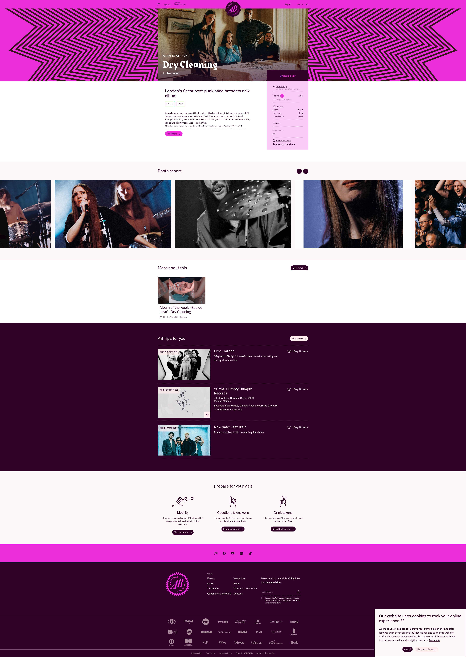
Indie (170, 104)
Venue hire (239, 578)
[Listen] (207, 415)
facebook (224, 553)
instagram (215, 553)
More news (298, 267)
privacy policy (286, 600)
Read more (172, 133)
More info (434, 640)
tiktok (250, 553)
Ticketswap (281, 86)
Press (236, 583)
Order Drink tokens (281, 528)
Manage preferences (426, 649)
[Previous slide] (299, 171)
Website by (261, 653)
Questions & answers (219, 593)
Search (307, 4)
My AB (288, 4)
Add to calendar (283, 140)
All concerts (298, 338)
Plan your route (181, 532)
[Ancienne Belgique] (233, 9)
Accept (407, 649)
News (210, 583)
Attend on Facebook (285, 144)
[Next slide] (305, 171)
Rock (181, 104)
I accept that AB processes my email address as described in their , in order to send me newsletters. (282, 600)
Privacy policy (196, 653)
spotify (241, 553)
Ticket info (213, 588)
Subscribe (298, 592)
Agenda (167, 4)
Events (211, 578)
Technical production (245, 588)
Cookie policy (211, 653)
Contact (237, 593)
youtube (232, 553)
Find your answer (231, 528)
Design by (240, 653)
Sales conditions (226, 653)
